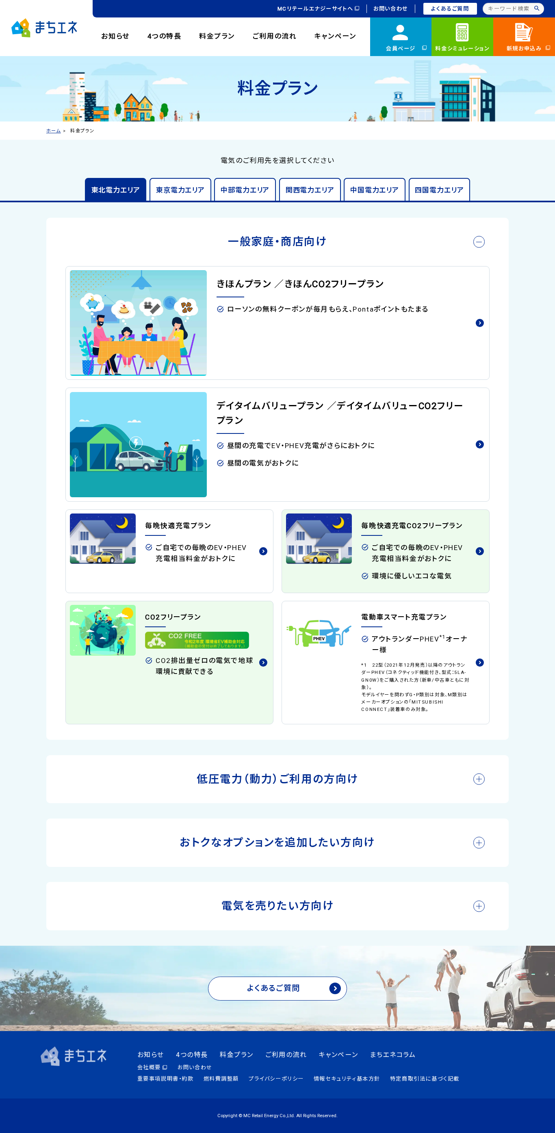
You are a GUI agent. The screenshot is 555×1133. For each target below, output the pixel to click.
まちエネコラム (393, 1055)
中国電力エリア (374, 190)
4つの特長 (164, 36)
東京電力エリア (180, 190)
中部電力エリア (245, 190)
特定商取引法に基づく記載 (425, 1079)
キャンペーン (335, 36)
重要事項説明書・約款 (165, 1079)
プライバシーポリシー (276, 1079)
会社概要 (149, 1067)
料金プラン (217, 36)
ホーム (53, 131)
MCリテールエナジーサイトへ (315, 9)
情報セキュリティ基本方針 (347, 1079)
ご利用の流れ (275, 36)
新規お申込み (524, 48)
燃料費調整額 (221, 1079)
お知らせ (115, 36)
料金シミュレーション (462, 48)
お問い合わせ (390, 9)
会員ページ (401, 48)
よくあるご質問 (450, 9)
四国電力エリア (439, 190)
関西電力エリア (310, 190)
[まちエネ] (44, 27)
